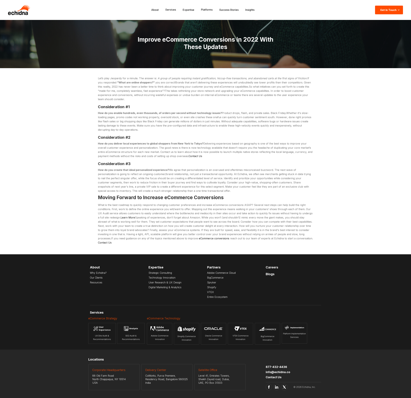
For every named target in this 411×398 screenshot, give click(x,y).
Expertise (188, 9)
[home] (19, 10)
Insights (249, 9)
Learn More (128, 217)
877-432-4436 (276, 367)
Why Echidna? (98, 272)
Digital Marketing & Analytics (165, 287)
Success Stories (229, 9)
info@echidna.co (278, 372)
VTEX (210, 292)
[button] (170, 10)
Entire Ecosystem (217, 296)
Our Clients (96, 277)
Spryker (211, 282)
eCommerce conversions (214, 238)
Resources (96, 282)
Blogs (270, 274)
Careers (272, 267)
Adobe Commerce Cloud (221, 272)
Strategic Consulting (160, 272)
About (155, 9)
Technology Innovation (162, 277)
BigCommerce (215, 277)
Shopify (211, 287)
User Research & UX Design (165, 282)
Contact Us (195, 156)
